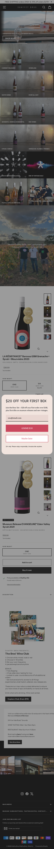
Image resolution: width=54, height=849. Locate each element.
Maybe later (27, 438)
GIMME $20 (27, 428)
